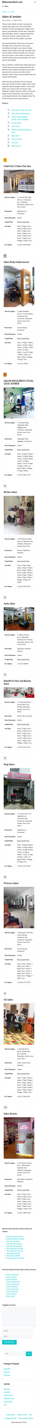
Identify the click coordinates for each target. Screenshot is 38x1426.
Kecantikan (7, 1369)
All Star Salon (16, 123)
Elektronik (7, 1375)
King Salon (15, 135)
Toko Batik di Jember (13, 1253)
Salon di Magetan (12, 1286)
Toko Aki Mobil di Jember (15, 1251)
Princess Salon (16, 139)
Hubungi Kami (8, 1395)
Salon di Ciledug (12, 1279)
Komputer (7, 1372)
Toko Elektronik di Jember (15, 1248)
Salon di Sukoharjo (13, 1274)
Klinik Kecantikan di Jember (15, 1239)
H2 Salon (14, 142)
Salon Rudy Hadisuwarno (20, 113)
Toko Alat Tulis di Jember (15, 1246)
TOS (5, 1405)
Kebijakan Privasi (9, 1398)
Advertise (7, 1389)
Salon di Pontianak (13, 1289)
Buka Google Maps (23, 222)
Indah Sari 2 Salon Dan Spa (21, 110)
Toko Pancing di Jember (14, 1243)
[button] (35, 2)
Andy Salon (15, 126)
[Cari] (29, 1353)
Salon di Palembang (13, 1284)
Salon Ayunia (16, 146)
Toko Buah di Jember (13, 1255)
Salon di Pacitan (12, 1277)
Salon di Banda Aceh (13, 1282)
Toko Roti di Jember (13, 1241)
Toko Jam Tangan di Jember (15, 1258)
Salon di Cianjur (12, 1294)
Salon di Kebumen (12, 1291)
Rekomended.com (12, 2)
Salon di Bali (10, 1296)
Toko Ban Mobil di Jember (15, 1236)
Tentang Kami (8, 1401)
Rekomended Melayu (26, 1418)
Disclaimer (7, 1392)
